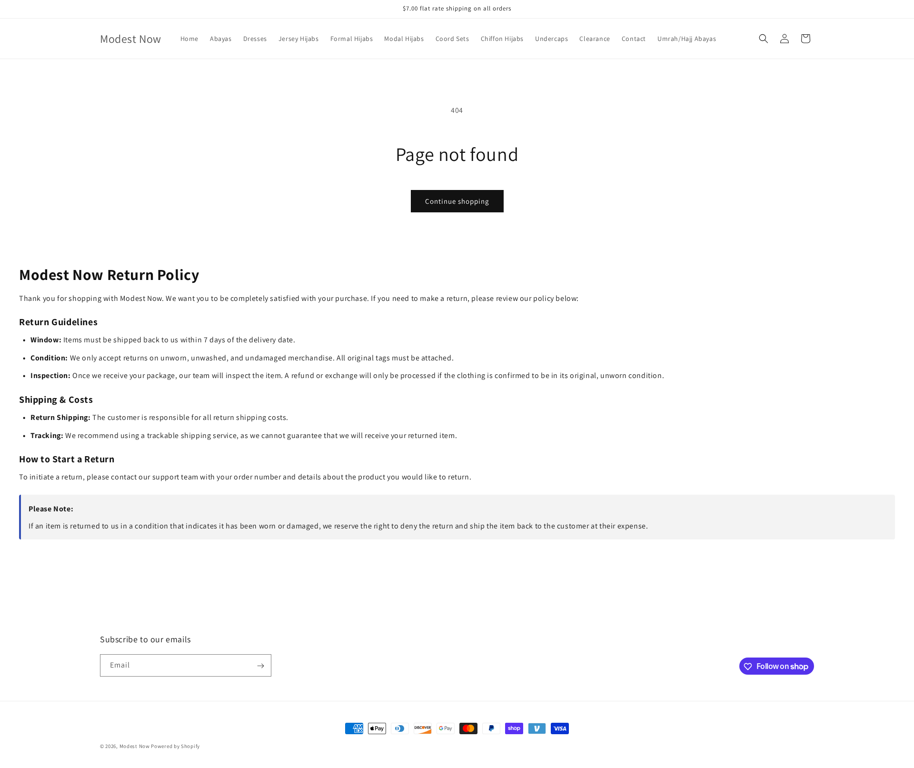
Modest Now (134, 746)
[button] (763, 38)
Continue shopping (457, 201)
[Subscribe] (260, 666)
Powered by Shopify (175, 746)
